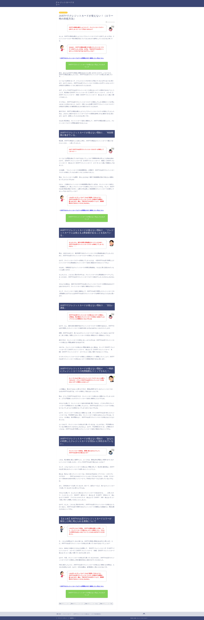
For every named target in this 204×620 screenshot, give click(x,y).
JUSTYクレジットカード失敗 (106, 603)
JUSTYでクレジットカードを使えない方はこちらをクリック (86, 66)
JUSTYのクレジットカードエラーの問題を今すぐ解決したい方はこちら (82, 58)
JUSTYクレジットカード (65, 603)
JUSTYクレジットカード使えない (92, 603)
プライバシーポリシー (62, 618)
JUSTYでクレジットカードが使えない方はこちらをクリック (86, 218)
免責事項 (72, 618)
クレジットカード (63, 12)
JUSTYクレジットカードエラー (78, 603)
